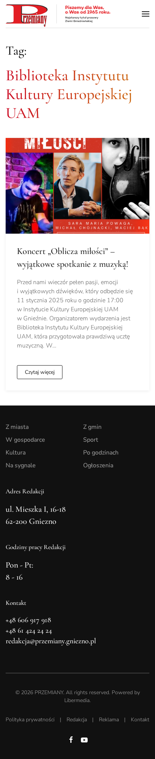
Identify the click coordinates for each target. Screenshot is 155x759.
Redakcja (77, 719)
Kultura (16, 452)
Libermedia (77, 700)
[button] (145, 14)
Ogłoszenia (98, 465)
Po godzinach (101, 452)
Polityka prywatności (30, 719)
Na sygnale (21, 465)
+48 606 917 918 (28, 619)
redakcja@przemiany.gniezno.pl (51, 641)
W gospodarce (25, 440)
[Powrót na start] (58, 14)
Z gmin (92, 427)
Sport (90, 440)
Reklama (109, 719)
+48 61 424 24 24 (29, 630)
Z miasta (17, 427)
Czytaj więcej (40, 372)
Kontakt (140, 719)
